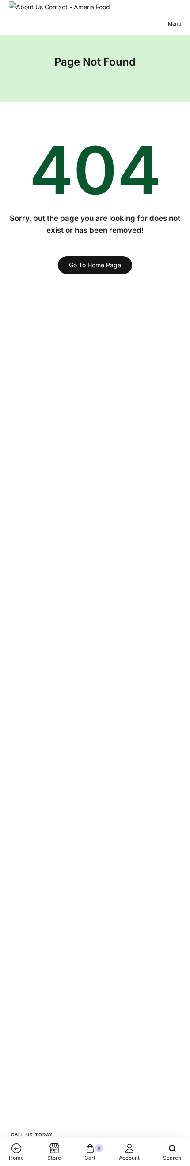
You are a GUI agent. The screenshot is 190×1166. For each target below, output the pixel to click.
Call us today (32, 1134)
